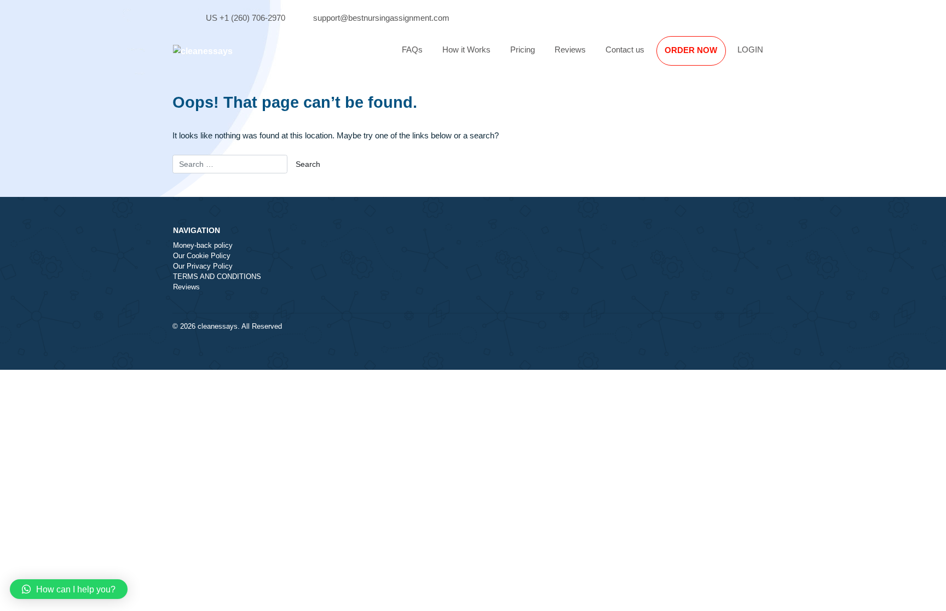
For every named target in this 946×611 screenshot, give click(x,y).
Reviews (570, 49)
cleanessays (218, 326)
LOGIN (750, 49)
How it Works (466, 49)
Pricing (522, 49)
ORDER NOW (691, 50)
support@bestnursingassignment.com (381, 17)
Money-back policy (203, 245)
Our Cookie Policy (201, 256)
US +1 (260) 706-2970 (245, 17)
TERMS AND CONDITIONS (217, 277)
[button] (69, 589)
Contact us (624, 49)
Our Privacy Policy (203, 266)
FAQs (412, 49)
